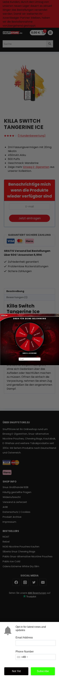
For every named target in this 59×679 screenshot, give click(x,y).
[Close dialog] (57, 315)
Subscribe (43, 671)
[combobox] (22, 657)
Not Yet (16, 671)
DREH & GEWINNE (29, 353)
